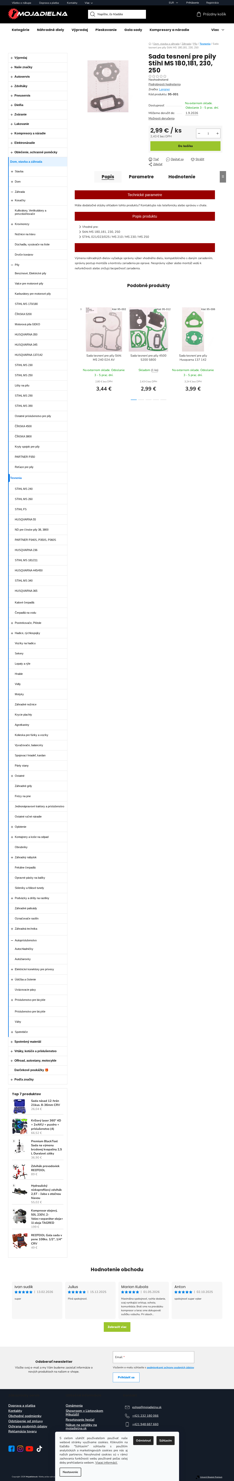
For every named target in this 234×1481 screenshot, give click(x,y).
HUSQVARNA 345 (26, 344)
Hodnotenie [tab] (182, 177)
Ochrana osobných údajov (27, 1426)
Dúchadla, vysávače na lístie (32, 244)
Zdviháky (20, 86)
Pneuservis (22, 95)
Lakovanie (21, 123)
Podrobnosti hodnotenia (165, 84)
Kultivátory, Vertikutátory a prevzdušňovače (30, 212)
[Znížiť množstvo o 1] (199, 133)
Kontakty (72, 3)
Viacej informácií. (106, 1463)
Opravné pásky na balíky (30, 877)
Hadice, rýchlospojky (27, 633)
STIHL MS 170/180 (26, 303)
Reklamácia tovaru (22, 1431)
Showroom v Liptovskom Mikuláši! (84, 1413)
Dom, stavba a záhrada (26, 161)
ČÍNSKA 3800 (23, 436)
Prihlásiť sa (126, 1377)
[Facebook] (11, 1449)
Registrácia (212, 2)
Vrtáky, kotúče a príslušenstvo (35, 1051)
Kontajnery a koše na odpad (31, 836)
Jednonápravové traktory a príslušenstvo (39, 806)
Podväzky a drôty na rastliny (32, 898)
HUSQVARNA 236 (26, 550)
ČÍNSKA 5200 (23, 314)
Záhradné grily (23, 785)
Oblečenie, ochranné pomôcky (35, 152)
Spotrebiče (21, 1031)
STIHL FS (21, 509)
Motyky (19, 694)
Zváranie (20, 114)
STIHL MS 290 (24, 395)
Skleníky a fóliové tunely (29, 887)
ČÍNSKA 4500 (23, 426)
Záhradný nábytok (26, 857)
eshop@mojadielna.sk (146, 1407)
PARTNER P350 (25, 456)
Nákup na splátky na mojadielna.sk (81, 1427)
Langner (164, 89)
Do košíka (185, 146)
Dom (18, 181)
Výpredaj (20, 57)
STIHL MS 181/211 (26, 560)
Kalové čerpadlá (24, 602)
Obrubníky (21, 847)
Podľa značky (24, 1079)
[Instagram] (20, 1449)
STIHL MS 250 (24, 375)
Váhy (18, 1021)
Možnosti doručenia (161, 118)
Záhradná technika (26, 928)
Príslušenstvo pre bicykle (30, 999)
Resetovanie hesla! (80, 1420)
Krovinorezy (22, 224)
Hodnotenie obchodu (117, 1269)
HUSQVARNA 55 (25, 519)
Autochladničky (24, 948)
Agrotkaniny (22, 724)
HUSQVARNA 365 (26, 590)
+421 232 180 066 (145, 1416)
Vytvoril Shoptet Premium (211, 1477)
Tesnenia (16, 477)
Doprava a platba (49, 3)
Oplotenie (20, 826)
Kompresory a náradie (30, 133)
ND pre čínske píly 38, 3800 (31, 529)
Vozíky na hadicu (25, 643)
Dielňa (18, 105)
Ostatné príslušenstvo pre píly (33, 416)
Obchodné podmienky (24, 1416)
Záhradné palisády (26, 908)
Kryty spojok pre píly (27, 446)
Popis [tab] (108, 177)
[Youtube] (29, 1448)
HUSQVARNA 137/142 (29, 354)
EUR (172, 2)
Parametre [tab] (141, 177)
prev (78, 352)
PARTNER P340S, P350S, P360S (35, 539)
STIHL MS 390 (24, 405)
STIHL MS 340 (24, 580)
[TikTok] (39, 1448)
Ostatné (19, 775)
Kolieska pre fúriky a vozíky (31, 735)
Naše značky (23, 67)
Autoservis (22, 76)
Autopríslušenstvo (26, 940)
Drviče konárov (24, 254)
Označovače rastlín (26, 918)
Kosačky (20, 200)
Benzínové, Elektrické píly (30, 273)
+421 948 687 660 (145, 1424)
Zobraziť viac (117, 1327)
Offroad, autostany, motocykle (35, 1060)
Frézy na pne (23, 796)
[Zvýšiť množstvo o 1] (217, 133)
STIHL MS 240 (24, 488)
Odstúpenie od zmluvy (25, 1421)
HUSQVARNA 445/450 (29, 570)
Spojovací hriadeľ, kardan (30, 755)
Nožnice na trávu (25, 234)
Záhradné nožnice (25, 704)
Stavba (19, 171)
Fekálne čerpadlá (25, 867)
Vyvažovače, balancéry (29, 745)
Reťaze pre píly (24, 467)
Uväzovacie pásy (25, 989)
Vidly (18, 684)
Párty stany (22, 765)
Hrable (19, 673)
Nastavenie (70, 1472)
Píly (17, 264)
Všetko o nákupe (21, 3)
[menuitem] (20, 30)
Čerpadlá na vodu (25, 612)
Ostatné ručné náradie (28, 816)
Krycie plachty (23, 714)
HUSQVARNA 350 (26, 334)
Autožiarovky (23, 959)
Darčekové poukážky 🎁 (31, 1070)
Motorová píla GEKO (27, 324)
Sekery (19, 653)
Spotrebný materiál (27, 1041)
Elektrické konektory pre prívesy (34, 969)
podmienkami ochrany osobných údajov (170, 1367)
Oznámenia (74, 1406)
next (219, 352)
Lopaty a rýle (22, 663)
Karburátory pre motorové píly (33, 293)
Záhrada (20, 191)
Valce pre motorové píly (29, 283)
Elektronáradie (24, 142)
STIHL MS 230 (24, 365)
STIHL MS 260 (24, 499)
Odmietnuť (143, 1441)
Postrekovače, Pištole (28, 622)
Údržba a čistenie (25, 979)
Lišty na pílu (22, 385)
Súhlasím (165, 1441)
